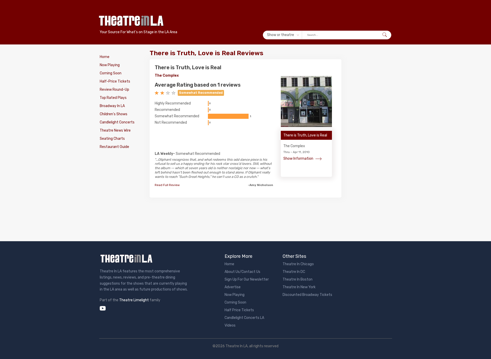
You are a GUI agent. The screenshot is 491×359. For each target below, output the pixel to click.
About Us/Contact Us (242, 272)
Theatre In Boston (298, 279)
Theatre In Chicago (298, 264)
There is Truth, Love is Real (188, 67)
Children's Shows (113, 114)
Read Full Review (167, 185)
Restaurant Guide (114, 147)
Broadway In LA (112, 106)
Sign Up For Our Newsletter (247, 279)
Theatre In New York (299, 287)
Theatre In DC (294, 272)
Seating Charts (112, 138)
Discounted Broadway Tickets (307, 295)
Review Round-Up (114, 89)
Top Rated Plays (113, 98)
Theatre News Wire (115, 130)
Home (104, 57)
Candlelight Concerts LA (244, 318)
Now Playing (110, 65)
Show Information (298, 158)
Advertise (233, 287)
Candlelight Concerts (117, 122)
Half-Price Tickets (115, 81)
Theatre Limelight (134, 300)
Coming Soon (110, 73)
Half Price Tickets (239, 310)
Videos (230, 325)
